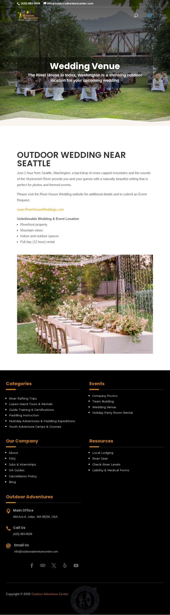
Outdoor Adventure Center (49, 594)
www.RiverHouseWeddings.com (40, 209)
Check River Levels (106, 464)
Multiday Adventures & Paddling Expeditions (42, 421)
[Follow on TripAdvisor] (42, 565)
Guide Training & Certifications (31, 409)
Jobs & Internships (22, 464)
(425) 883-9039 (30, 3)
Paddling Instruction (24, 415)
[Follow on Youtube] (76, 565)
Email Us (21, 545)
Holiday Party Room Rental (112, 412)
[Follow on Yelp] (65, 565)
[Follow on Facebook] (31, 565)
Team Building (103, 401)
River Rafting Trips (23, 398)
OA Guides (17, 470)
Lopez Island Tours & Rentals (31, 404)
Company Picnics (105, 396)
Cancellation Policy (23, 476)
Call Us (19, 527)
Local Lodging (102, 452)
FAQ (12, 458)
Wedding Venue (104, 407)
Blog (12, 482)
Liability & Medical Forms (110, 470)
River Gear (100, 458)
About (13, 452)
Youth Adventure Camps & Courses (35, 426)
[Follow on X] (53, 565)
